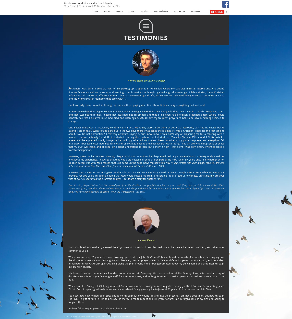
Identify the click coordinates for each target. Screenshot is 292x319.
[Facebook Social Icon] (225, 4)
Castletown (70, 3)
